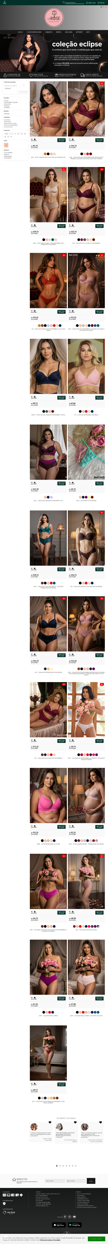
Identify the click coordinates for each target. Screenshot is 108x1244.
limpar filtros (23, 91)
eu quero (91, 1181)
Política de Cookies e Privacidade (50, 1240)
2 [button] (60, 1166)
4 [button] (66, 1166)
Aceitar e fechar (97, 1239)
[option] (54, 53)
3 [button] (63, 1166)
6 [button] (73, 1166)
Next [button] (103, 1142)
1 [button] (57, 1166)
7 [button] (76, 1166)
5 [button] (69, 1166)
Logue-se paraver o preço (61, 140)
